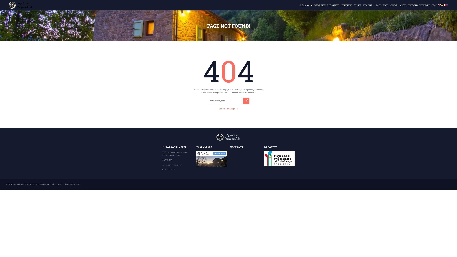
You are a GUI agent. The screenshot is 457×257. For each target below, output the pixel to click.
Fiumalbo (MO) (174, 155)
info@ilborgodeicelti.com (172, 165)
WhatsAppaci (169, 170)
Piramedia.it (75, 184)
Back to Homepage (227, 109)
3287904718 (167, 160)
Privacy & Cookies (49, 184)
